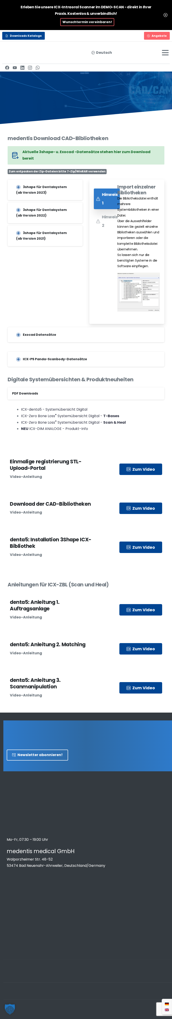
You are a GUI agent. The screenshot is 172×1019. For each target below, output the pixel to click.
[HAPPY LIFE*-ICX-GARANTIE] (24, 888)
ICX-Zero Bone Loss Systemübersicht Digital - (70, 415)
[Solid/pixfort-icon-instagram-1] (140, 976)
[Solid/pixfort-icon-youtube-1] (158, 976)
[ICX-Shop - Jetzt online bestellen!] (9, 888)
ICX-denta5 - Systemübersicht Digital (54, 409)
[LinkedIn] (22, 68)
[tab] (107, 199)
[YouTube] (15, 68)
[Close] (165, 15)
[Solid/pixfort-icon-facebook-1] (131, 976)
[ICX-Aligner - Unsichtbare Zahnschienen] (17, 888)
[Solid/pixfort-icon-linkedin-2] (149, 976)
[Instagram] (30, 68)
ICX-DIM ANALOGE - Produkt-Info (54, 428)
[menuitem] (167, 1004)
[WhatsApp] (38, 68)
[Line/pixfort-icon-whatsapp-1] (167, 976)
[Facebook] (7, 68)
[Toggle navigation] (165, 52)
